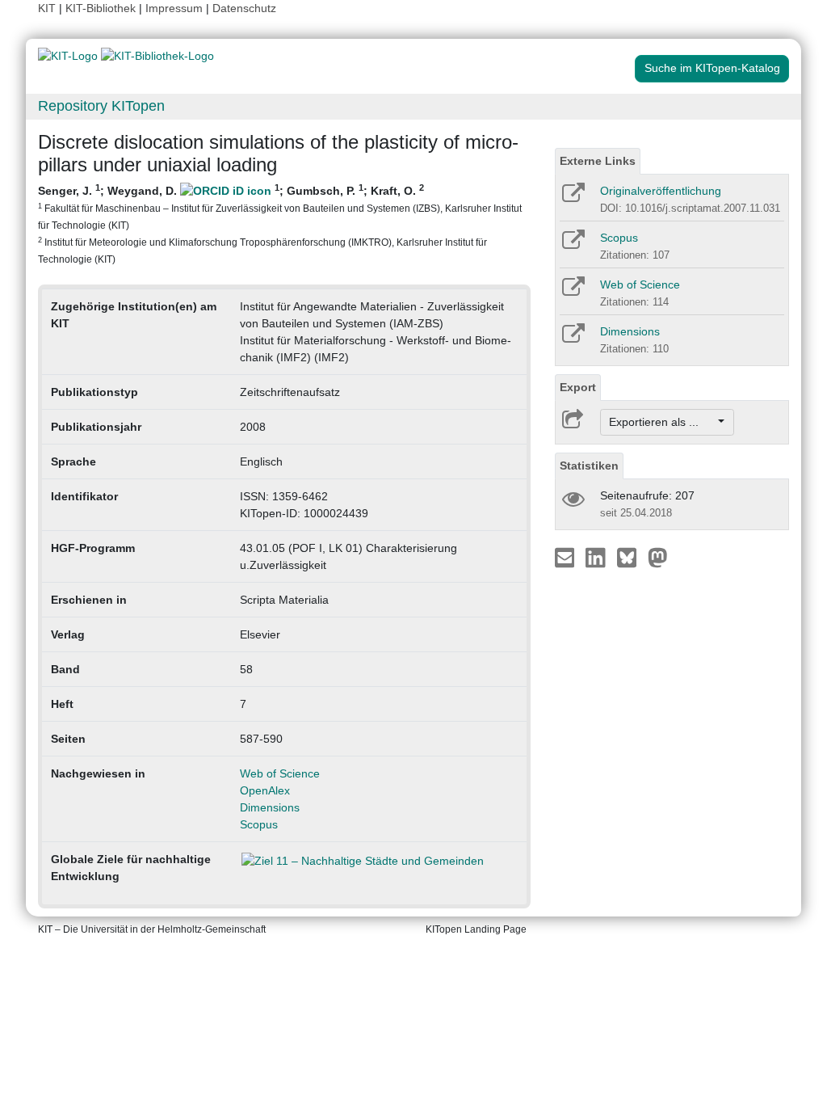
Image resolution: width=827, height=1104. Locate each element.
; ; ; (280, 223)
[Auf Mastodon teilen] (658, 556)
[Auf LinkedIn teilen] (597, 556)
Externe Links (598, 160)
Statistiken (589, 465)
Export (578, 387)
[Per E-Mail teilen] (566, 556)
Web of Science (280, 773)
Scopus (259, 824)
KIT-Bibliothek (102, 8)
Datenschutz (244, 8)
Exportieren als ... (662, 421)
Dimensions (270, 807)
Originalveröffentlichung (660, 190)
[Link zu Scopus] (572, 244)
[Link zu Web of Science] (572, 291)
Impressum (174, 8)
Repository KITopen (101, 106)
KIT (47, 8)
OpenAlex (265, 790)
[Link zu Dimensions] (572, 338)
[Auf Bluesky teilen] (631, 556)
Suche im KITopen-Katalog (712, 67)
